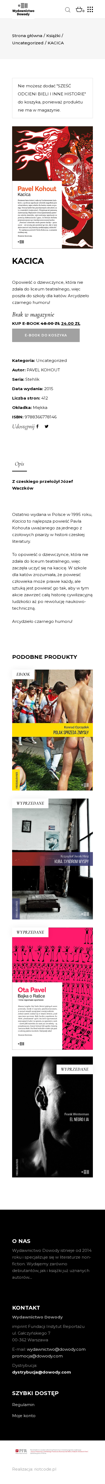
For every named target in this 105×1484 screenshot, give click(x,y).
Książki (53, 35)
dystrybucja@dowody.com (41, 1372)
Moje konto (24, 1415)
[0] (79, 10)
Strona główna (27, 35)
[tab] (19, 464)
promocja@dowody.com (37, 1356)
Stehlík (32, 379)
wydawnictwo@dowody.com (56, 1349)
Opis (19, 463)
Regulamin (23, 1404)
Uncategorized (28, 42)
